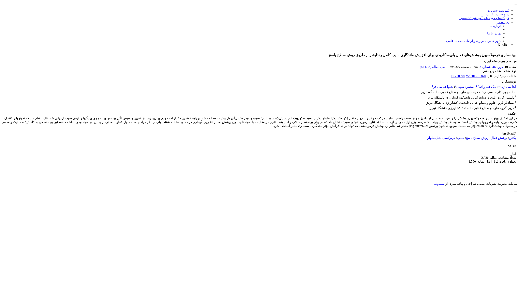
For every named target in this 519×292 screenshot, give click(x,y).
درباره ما (503, 22)
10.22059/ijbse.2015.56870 (468, 76)
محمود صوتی (465, 86)
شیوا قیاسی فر (443, 86)
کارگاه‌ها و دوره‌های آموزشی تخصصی (484, 18)
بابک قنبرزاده (487, 86)
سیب (460, 138)
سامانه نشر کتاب (497, 14)
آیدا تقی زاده (508, 86)
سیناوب (439, 183)
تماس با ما (494, 33)
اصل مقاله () (433, 67)
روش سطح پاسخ (477, 138)
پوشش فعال (498, 138)
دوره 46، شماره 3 (491, 67)
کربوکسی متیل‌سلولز (441, 138)
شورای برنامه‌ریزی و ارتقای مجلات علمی (473, 41)
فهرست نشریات (498, 10)
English (503, 44)
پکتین (512, 138)
